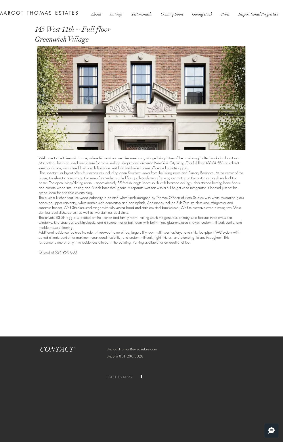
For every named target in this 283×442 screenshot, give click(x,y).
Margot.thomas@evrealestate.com (132, 349)
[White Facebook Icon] (141, 376)
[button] (141, 98)
